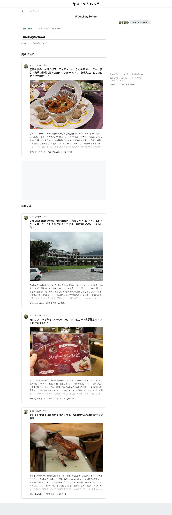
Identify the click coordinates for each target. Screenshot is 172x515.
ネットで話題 (42, 28)
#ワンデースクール (38, 152)
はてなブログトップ (117, 80)
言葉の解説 (28, 28)
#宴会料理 (67, 152)
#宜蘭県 (61, 303)
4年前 (45, 315)
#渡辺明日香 (51, 303)
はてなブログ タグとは (118, 78)
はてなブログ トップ (31, 11)
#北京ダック (61, 494)
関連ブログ (57, 28)
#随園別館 (50, 494)
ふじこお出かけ (35, 65)
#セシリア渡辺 (36, 398)
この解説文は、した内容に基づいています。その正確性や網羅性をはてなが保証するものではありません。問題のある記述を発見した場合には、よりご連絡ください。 (34, 43)
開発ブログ (139, 78)
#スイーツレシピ (51, 398)
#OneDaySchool (55, 152)
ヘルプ (130, 78)
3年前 (45, 65)
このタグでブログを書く (140, 22)
